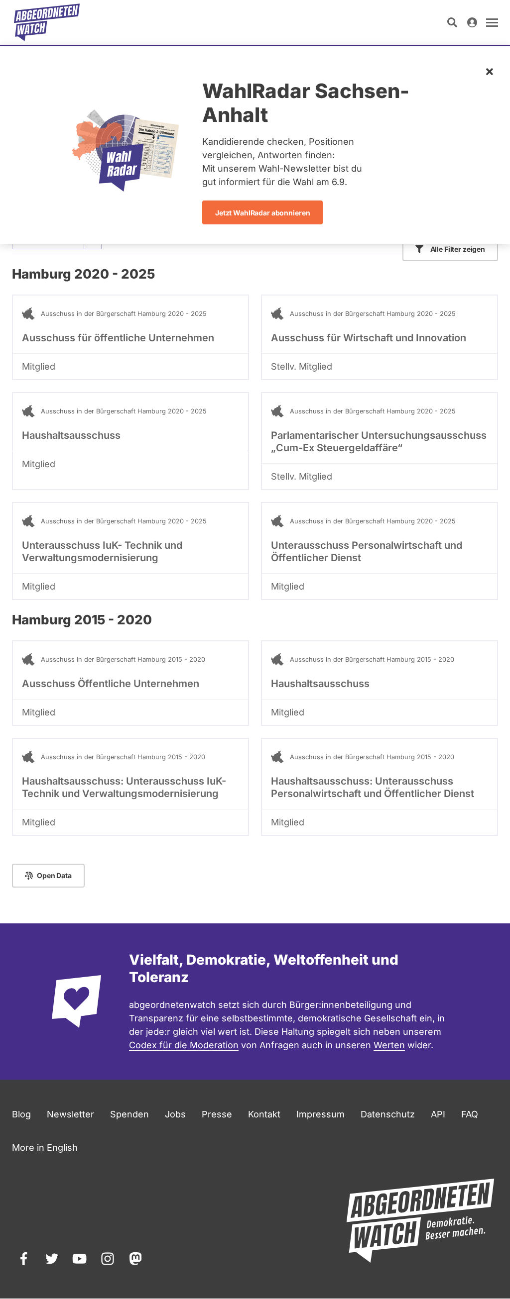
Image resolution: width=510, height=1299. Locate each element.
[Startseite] (47, 22)
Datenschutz (388, 1114)
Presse (217, 1114)
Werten (389, 1045)
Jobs (175, 1114)
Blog (21, 1114)
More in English (45, 1147)
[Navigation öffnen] (492, 22)
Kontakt (264, 1114)
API (438, 1114)
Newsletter (70, 1114)
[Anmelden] (472, 22)
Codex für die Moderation (184, 1045)
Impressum (320, 1114)
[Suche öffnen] (452, 22)
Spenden (129, 1114)
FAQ (469, 1114)
